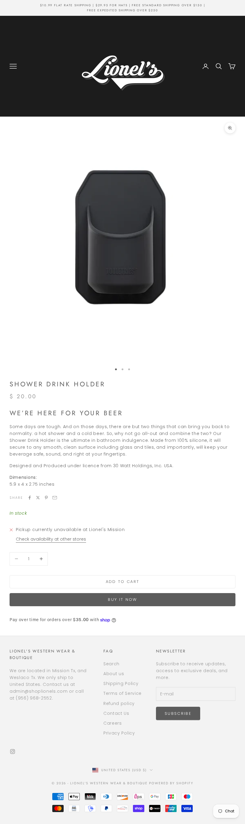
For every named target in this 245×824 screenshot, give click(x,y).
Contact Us (116, 713)
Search (111, 664)
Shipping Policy (121, 683)
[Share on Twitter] (38, 497)
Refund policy (119, 703)
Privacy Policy (119, 733)
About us (113, 674)
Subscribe (178, 713)
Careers (112, 723)
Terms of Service (122, 693)
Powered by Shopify (171, 783)
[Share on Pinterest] (46, 497)
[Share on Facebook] (29, 497)
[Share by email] (54, 497)
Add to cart (123, 581)
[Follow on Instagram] (13, 751)
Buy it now (122, 599)
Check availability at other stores (51, 539)
